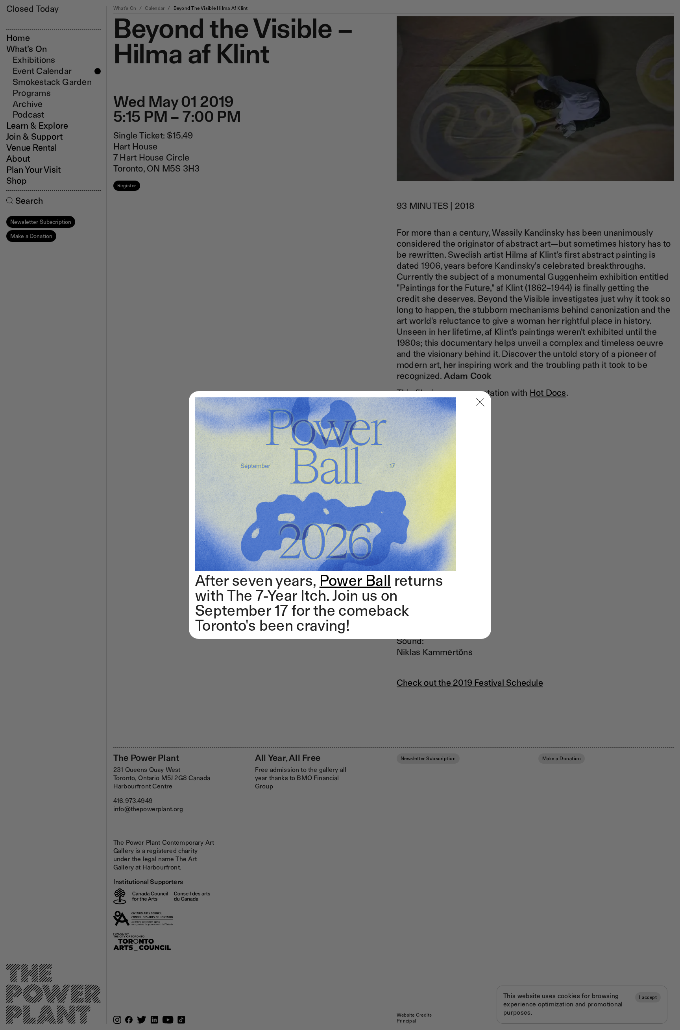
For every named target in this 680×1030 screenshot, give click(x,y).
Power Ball (355, 580)
